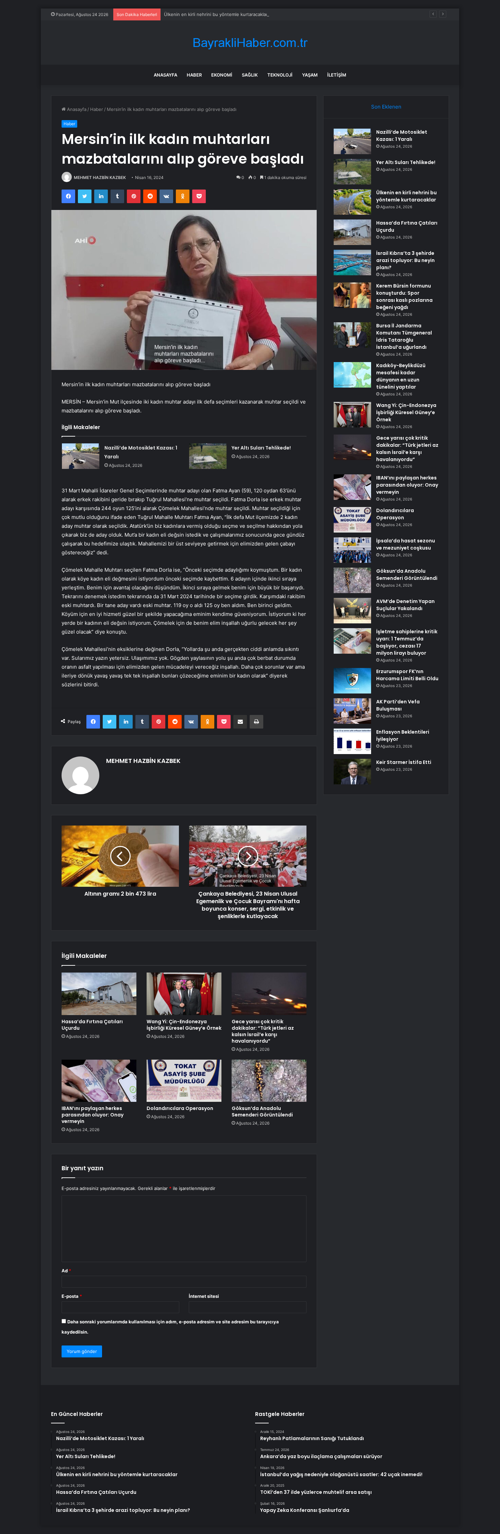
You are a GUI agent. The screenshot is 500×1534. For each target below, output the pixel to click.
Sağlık (250, 75)
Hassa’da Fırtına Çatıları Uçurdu (92, 1024)
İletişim (336, 75)
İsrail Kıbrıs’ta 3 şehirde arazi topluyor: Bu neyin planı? (405, 260)
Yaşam (310, 75)
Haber (194, 75)
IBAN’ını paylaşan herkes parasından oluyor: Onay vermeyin (92, 1115)
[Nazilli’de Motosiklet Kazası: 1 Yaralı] (80, 456)
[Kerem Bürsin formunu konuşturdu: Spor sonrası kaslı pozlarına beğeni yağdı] (352, 295)
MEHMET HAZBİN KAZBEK (100, 177)
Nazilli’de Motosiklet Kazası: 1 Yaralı (401, 136)
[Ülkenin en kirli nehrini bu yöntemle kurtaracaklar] (352, 202)
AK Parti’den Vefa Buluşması (398, 705)
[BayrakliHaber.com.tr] (250, 42)
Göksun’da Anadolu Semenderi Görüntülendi (262, 1111)
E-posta (72, 1296)
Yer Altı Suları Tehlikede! (261, 447)
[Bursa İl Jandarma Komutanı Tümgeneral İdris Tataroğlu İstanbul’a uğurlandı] (352, 335)
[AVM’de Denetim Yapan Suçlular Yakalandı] (352, 610)
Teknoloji (280, 75)
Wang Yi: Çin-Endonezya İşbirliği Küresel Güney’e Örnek (184, 1024)
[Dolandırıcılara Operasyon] (184, 1081)
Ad (66, 1270)
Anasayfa (165, 75)
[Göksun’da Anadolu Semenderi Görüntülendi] (269, 1081)
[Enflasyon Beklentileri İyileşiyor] (352, 741)
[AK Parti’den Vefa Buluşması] (352, 711)
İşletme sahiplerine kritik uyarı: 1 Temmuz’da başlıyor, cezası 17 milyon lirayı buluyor (406, 642)
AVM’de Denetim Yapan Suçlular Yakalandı (405, 605)
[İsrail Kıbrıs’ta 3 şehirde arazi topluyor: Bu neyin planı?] (352, 262)
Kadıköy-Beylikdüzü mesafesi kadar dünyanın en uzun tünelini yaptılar (401, 376)
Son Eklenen (386, 106)
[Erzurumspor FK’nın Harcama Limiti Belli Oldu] (352, 680)
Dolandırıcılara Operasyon (180, 1108)
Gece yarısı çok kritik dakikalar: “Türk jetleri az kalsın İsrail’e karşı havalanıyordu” (263, 1031)
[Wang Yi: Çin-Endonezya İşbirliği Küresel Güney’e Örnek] (184, 994)
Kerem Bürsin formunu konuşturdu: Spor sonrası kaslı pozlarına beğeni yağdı (404, 296)
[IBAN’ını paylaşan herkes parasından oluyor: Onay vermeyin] (99, 1081)
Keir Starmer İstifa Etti (403, 762)
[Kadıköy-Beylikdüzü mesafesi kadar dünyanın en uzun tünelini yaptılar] (352, 375)
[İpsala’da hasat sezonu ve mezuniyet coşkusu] (352, 550)
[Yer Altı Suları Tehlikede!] (208, 456)
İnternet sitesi (204, 1296)
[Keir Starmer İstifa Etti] (352, 771)
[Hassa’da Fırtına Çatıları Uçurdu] (99, 994)
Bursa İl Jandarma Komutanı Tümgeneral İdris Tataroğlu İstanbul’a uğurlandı (404, 336)
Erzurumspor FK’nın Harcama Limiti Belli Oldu (407, 675)
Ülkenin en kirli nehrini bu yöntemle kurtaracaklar (216, 14)
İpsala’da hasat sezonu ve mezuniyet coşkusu (405, 544)
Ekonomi (221, 75)
